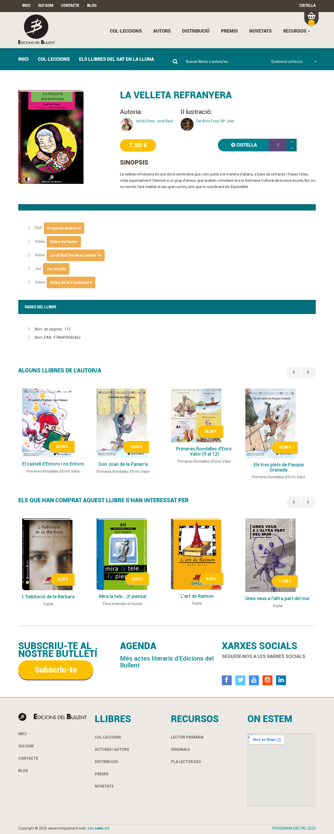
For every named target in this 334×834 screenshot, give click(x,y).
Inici (26, 5)
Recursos (295, 31)
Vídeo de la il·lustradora (71, 282)
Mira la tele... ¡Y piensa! (122, 596)
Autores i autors (112, 749)
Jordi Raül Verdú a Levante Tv (75, 255)
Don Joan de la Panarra (123, 464)
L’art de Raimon (197, 596)
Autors (162, 31)
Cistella (307, 5)
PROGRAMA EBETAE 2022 (294, 828)
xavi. (98, 828)
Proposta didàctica (64, 228)
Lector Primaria (187, 737)
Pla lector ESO (186, 762)
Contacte (70, 5)
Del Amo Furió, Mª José (215, 121)
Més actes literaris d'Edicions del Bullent (167, 662)
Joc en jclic (56, 269)
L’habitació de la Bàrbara (48, 596)
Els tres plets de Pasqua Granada (279, 467)
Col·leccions (126, 31)
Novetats (260, 31)
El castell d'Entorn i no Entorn (53, 464)
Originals (180, 749)
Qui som (45, 5)
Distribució (196, 31)
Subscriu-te (56, 670)
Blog (92, 5)
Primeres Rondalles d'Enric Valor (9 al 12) (204, 451)
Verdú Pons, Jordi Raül (154, 121)
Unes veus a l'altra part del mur (277, 598)
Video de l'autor (63, 242)
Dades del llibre (40, 307)
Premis (229, 31)
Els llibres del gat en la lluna (116, 59)
